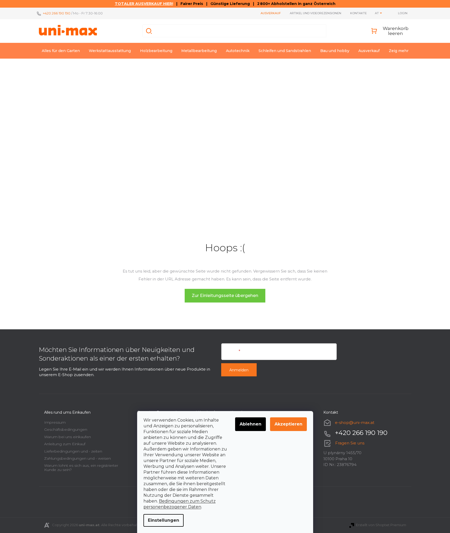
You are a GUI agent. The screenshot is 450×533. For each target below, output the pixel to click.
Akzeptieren (288, 424)
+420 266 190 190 (56, 13)
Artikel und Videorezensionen (315, 13)
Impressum (55, 422)
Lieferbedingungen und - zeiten (73, 451)
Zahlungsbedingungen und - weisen (77, 458)
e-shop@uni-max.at (354, 422)
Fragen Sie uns (349, 442)
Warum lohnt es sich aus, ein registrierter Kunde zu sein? (81, 467)
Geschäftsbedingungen (65, 429)
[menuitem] (61, 51)
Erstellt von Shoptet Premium (381, 525)
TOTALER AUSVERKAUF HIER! (144, 3)
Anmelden (239, 370)
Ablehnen (250, 424)
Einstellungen (163, 520)
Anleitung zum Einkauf (64, 444)
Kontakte (358, 13)
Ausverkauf (271, 13)
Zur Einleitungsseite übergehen (225, 295)
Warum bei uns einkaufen (67, 436)
